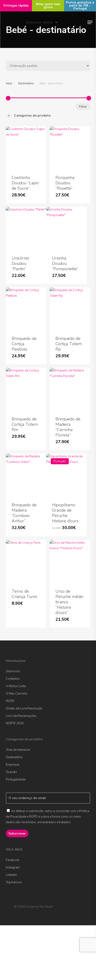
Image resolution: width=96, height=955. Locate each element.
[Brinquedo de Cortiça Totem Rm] (26, 389)
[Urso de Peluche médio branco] (70, 561)
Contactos (13, 679)
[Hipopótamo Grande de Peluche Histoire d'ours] (66, 475)
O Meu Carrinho (16, 694)
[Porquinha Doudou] (70, 147)
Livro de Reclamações (21, 716)
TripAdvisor (14, 882)
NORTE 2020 (15, 723)
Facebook (12, 860)
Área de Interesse (18, 750)
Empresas (13, 765)
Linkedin (11, 875)
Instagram (13, 867)
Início (9, 83)
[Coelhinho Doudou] (26, 147)
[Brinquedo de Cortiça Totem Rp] (70, 308)
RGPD (10, 701)
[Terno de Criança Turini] (26, 561)
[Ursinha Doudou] (66, 228)
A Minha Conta (16, 686)
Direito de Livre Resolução (24, 708)
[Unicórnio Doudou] (26, 228)
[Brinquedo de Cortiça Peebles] (26, 308)
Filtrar (83, 106)
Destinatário (26, 83)
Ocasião (11, 772)
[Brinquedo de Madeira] (70, 389)
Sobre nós (13, 671)
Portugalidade (15, 779)
